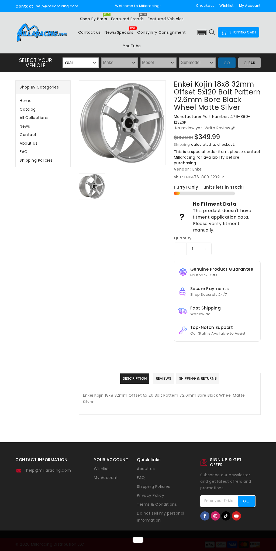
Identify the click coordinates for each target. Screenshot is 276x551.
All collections (34, 117)
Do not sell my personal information (160, 517)
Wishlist (226, 5)
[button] (201, 32)
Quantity (183, 238)
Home (26, 100)
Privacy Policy (150, 495)
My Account (106, 477)
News (25, 126)
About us (28, 143)
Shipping (182, 144)
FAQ (24, 151)
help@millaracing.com (48, 470)
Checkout (205, 5)
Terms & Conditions (157, 504)
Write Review (217, 128)
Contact (28, 134)
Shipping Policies (36, 160)
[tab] (43, 100)
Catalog (28, 109)
